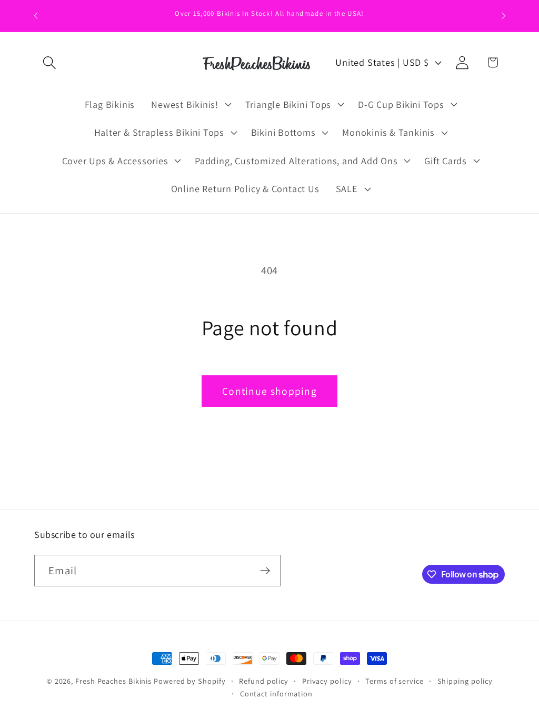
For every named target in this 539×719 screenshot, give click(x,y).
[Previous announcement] (35, 15)
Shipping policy (465, 681)
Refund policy (263, 681)
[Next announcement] (503, 15)
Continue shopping (269, 391)
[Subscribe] (265, 571)
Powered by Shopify (189, 681)
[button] (49, 62)
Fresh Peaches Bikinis (113, 681)
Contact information (276, 693)
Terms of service (394, 681)
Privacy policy (327, 681)
